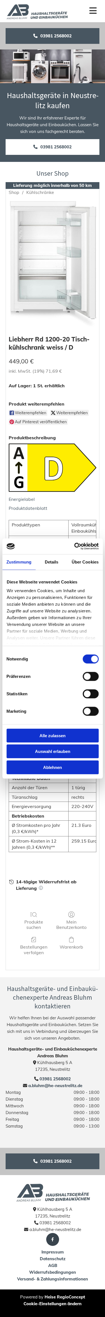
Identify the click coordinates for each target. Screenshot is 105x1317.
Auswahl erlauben (52, 751)
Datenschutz (53, 1258)
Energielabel (22, 499)
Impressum (52, 1252)
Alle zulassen (52, 735)
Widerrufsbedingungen (52, 1272)
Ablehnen (52, 767)
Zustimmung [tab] (18, 561)
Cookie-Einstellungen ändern (52, 1303)
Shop (14, 192)
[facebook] (52, 1239)
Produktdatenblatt (28, 508)
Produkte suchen (33, 924)
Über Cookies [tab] (85, 561)
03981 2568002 (55, 1078)
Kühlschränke (40, 192)
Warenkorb (71, 947)
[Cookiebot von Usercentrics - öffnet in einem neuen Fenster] (75, 546)
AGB (52, 1265)
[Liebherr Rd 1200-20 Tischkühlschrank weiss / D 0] (52, 264)
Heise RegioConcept (65, 1297)
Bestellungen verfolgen (33, 949)
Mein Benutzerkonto (71, 924)
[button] (52, 36)
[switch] (91, 676)
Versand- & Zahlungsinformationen (52, 1279)
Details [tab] (52, 561)
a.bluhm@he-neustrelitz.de (54, 1085)
